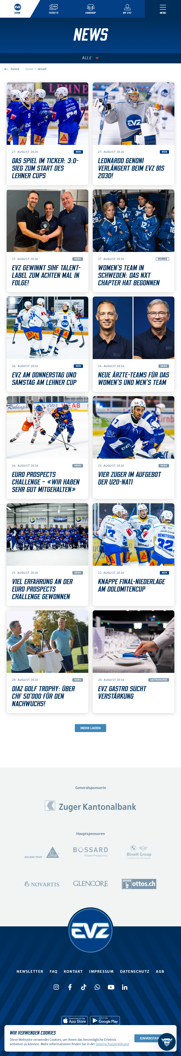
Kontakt (73, 971)
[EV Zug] (90, 930)
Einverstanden (153, 1038)
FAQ (54, 971)
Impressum (101, 971)
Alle (87, 58)
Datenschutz (135, 971)
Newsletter (30, 971)
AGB (160, 971)
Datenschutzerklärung (112, 1044)
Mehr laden (90, 728)
